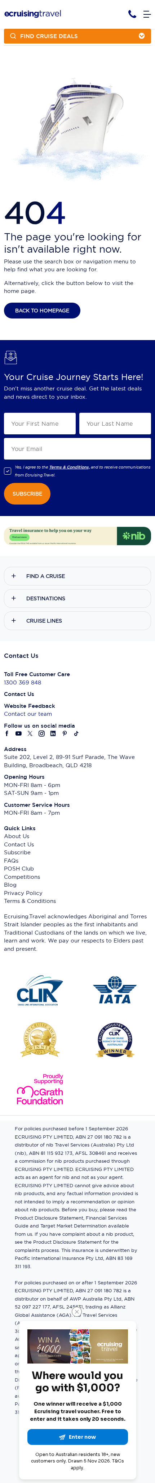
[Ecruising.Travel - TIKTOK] (76, 734)
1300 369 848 (22, 682)
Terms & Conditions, (69, 467)
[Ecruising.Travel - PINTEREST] (65, 734)
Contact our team (28, 713)
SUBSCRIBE (27, 493)
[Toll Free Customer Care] (132, 14)
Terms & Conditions (30, 901)
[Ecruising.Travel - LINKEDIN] (53, 734)
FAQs (11, 860)
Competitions (22, 876)
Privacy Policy (23, 893)
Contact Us (19, 844)
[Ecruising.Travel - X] (30, 734)
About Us (16, 836)
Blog (10, 884)
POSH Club (19, 868)
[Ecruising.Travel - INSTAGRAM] (42, 734)
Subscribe (17, 852)
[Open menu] (147, 14)
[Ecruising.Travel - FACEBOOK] (7, 734)
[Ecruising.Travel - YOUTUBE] (19, 734)
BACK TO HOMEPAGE (42, 310)
